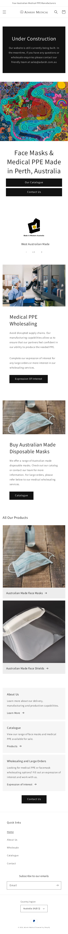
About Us (12, 839)
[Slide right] (42, 252)
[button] (4, 12)
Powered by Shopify (42, 927)
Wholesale (13, 847)
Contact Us (34, 191)
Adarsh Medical (29, 927)
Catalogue (21, 495)
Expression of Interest (19, 784)
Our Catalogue (34, 182)
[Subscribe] (57, 885)
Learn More (13, 713)
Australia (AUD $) (31, 908)
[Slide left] (26, 252)
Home (10, 831)
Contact (11, 863)
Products (12, 746)
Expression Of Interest (28, 378)
